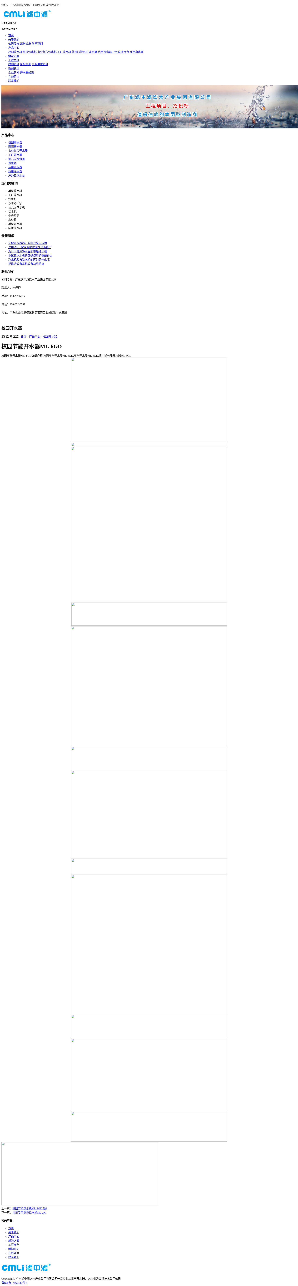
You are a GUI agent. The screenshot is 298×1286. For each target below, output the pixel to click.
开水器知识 (27, 72)
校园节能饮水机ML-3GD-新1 (29, 1208)
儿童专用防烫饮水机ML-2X (29, 1212)
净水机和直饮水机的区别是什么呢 (29, 259)
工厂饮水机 (64, 51)
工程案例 (13, 60)
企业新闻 (13, 72)
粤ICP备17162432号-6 (14, 1282)
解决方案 (13, 56)
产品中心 (13, 47)
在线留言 (13, 76)
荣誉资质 (25, 43)
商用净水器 (136, 51)
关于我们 (13, 39)
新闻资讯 (13, 68)
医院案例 (25, 64)
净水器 (93, 51)
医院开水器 (15, 146)
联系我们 (37, 43)
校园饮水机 (15, 51)
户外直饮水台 (120, 51)
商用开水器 (105, 51)
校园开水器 (15, 142)
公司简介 (13, 43)
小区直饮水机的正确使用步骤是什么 (30, 255)
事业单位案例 (40, 64)
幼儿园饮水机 (80, 51)
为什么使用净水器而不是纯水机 (27, 251)
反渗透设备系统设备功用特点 (26, 263)
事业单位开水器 (18, 150)
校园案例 (13, 64)
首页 (11, 35)
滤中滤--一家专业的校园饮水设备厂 (29, 247)
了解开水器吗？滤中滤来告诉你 (27, 243)
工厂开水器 (15, 154)
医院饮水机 (30, 51)
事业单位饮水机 (47, 51)
